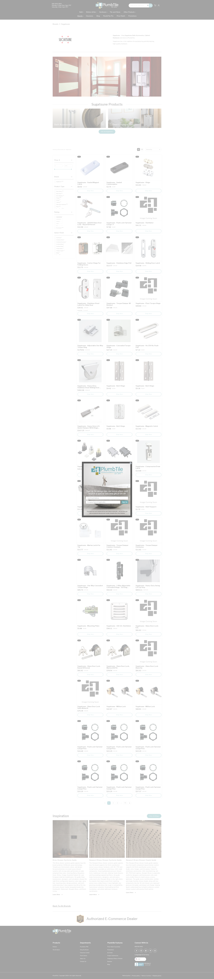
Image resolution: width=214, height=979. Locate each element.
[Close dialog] (130, 463)
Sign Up (124, 502)
